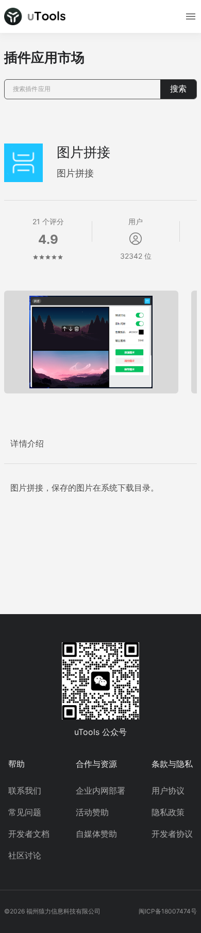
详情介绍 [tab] (27, 443)
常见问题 (24, 812)
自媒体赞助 (96, 834)
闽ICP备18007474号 (168, 911)
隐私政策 (168, 812)
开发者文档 (28, 834)
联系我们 (24, 790)
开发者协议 (172, 834)
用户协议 (168, 790)
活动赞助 (92, 812)
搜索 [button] (178, 88)
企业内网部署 (100, 790)
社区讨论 (24, 855)
